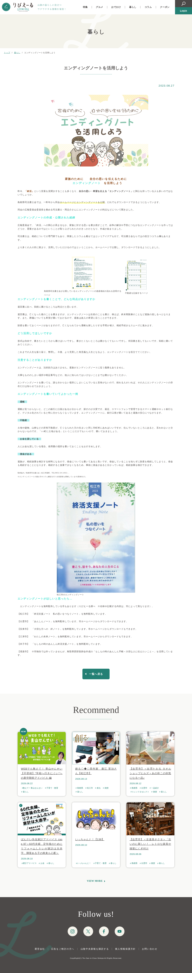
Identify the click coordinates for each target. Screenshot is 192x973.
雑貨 (107, 788)
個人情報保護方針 (125, 949)
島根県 (80, 788)
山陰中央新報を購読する (95, 949)
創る (99, 788)
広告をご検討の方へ (62, 949)
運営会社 (40, 949)
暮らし (132, 7)
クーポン (165, 7)
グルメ (99, 7)
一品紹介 (155, 788)
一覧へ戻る (96, 673)
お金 (42, 863)
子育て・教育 (52, 788)
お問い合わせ (149, 949)
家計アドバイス (30, 863)
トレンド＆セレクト (140, 792)
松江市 (90, 788)
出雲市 (144, 788)
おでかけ (116, 7)
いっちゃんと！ (84, 863)
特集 (85, 7)
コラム (148, 7)
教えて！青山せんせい (32, 788)
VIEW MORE (95, 881)
